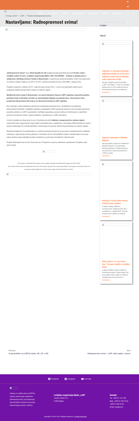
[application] (44, 13)
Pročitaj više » (106, 92)
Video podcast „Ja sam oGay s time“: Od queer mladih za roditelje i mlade (116, 264)
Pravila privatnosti (80, 416)
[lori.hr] (9, 13)
